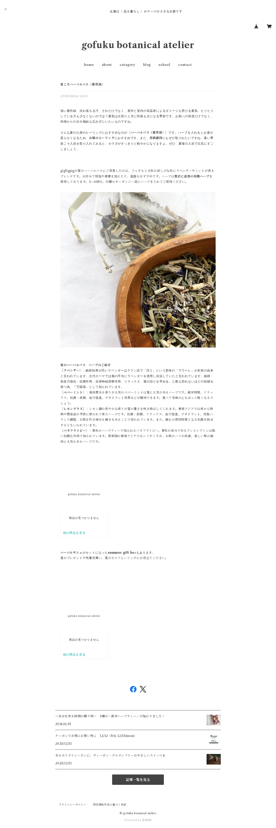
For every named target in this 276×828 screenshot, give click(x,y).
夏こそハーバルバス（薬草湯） (82, 84)
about (107, 65)
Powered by (133, 820)
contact (185, 65)
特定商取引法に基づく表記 (109, 804)
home (89, 65)
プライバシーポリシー (72, 804)
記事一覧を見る (138, 779)
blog (147, 65)
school (164, 65)
